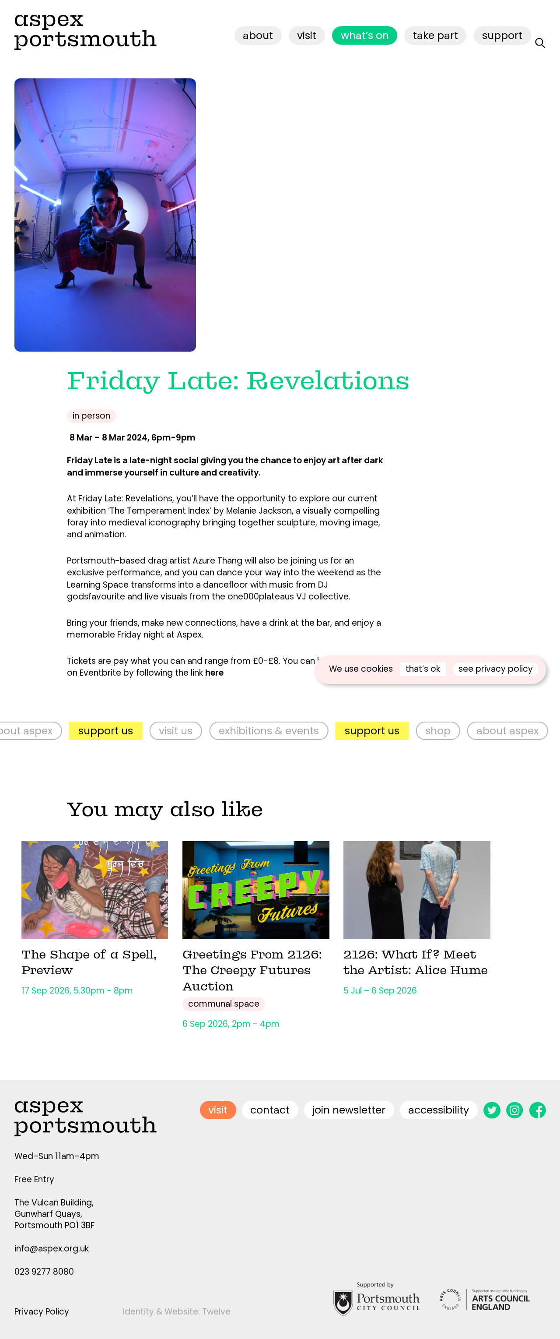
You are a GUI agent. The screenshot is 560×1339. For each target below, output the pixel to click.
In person (91, 416)
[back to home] (85, 32)
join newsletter (348, 1110)
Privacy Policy (41, 1312)
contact (270, 1110)
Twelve (216, 1312)
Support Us (75, 730)
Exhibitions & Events (239, 730)
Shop (407, 730)
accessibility (438, 1110)
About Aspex (478, 730)
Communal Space (223, 1004)
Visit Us (146, 730)
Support (502, 35)
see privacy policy (495, 669)
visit (306, 35)
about (258, 35)
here (214, 673)
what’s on (365, 35)
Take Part (435, 35)
